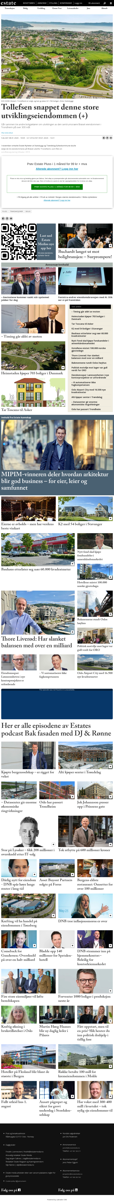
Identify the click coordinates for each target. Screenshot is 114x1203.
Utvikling (41, 8)
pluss (4, 211)
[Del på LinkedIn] (107, 138)
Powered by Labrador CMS (57, 1200)
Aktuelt (104, 8)
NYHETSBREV (29, 3)
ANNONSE (42, 3)
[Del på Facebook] (103, 138)
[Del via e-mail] (111, 138)
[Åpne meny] (110, 3)
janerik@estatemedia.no (71, 1148)
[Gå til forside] (8, 3)
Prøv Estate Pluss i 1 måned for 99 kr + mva (57, 187)
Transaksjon (10, 8)
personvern (22, 1181)
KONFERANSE (66, 3)
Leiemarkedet (72, 8)
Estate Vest (57, 8)
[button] (5, 282)
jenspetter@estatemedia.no (72, 1174)
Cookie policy (10, 1181)
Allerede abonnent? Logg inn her (57, 168)
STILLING (53, 3)
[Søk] (105, 3)
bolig (28, 211)
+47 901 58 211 (75, 1151)
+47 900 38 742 (75, 1177)
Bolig (25, 8)
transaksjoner (16, 211)
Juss (88, 8)
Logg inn (78, 3)
